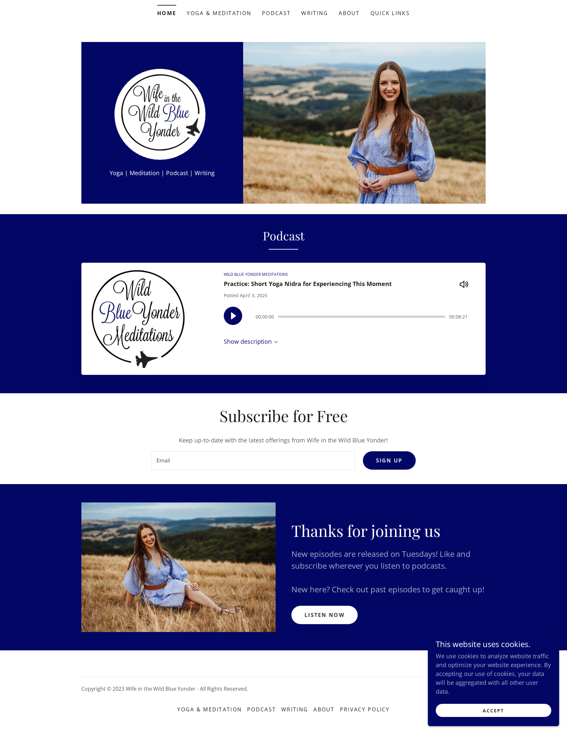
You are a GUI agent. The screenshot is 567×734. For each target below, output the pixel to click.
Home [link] (166, 13)
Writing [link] (314, 13)
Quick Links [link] (390, 13)
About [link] (349, 13)
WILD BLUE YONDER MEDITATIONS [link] (256, 274)
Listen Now (324, 615)
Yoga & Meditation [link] (219, 13)
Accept (493, 710)
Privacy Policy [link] (365, 709)
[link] (162, 116)
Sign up (389, 460)
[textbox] (253, 460)
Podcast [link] (276, 13)
